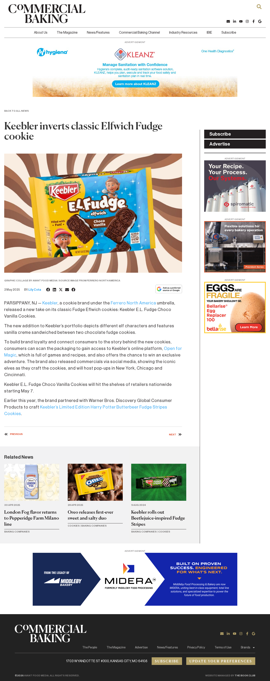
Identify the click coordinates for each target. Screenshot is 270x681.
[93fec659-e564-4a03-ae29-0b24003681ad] (135, 96)
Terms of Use (223, 647)
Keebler (50, 303)
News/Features (98, 32)
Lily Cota (34, 289)
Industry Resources (183, 32)
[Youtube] (241, 21)
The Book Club (245, 675)
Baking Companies (17, 531)
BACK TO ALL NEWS (16, 111)
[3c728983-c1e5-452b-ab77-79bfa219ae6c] (235, 210)
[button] (48, 290)
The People (89, 647)
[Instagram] (247, 21)
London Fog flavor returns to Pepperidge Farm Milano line (31, 518)
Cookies (74, 525)
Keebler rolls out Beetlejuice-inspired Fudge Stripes (158, 518)
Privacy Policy (196, 647)
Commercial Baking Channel (139, 32)
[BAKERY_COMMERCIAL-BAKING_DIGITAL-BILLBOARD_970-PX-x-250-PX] (135, 604)
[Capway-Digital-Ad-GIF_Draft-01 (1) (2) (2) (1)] (235, 271)
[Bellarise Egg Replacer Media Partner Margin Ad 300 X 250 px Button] (235, 332)
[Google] (260, 21)
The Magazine (67, 32)
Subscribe (228, 32)
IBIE (209, 32)
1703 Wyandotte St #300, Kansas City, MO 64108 (106, 661)
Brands (245, 647)
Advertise (141, 647)
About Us (40, 32)
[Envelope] (228, 21)
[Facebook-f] (253, 21)
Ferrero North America (133, 303)
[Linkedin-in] (234, 21)
